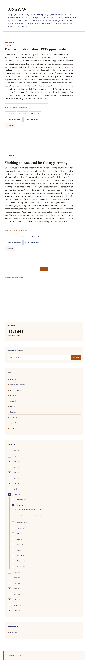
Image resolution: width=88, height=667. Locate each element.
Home (44, 269)
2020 (15, 484)
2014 (15, 589)
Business (10, 125)
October (20, 505)
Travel (12, 428)
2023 (15, 467)
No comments (23, 107)
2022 (15, 473)
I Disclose (13, 633)
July (18, 534)
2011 (15, 605)
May (18, 544)
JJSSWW (17, 9)
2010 (15, 610)
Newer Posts (12, 269)
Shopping (13, 417)
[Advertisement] (44, 301)
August (19, 528)
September (21, 523)
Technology (14, 423)
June (18, 539)
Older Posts (76, 269)
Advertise (35, 34)
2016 (15, 578)
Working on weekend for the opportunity (36, 163)
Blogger (20, 655)
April (19, 550)
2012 (15, 600)
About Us (10, 34)
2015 (15, 583)
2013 (15, 594)
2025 (15, 456)
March (19, 555)
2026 (15, 451)
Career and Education (17, 385)
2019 (15, 489)
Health (12, 406)
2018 (15, 494)
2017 (15, 572)
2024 (15, 462)
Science (13, 412)
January (20, 566)
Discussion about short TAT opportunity (35, 49)
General (13, 401)
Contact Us (22, 34)
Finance (13, 396)
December (21, 499)
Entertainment (15, 390)
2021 (15, 478)
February (20, 561)
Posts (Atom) (18, 277)
